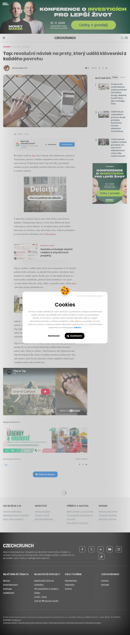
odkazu (77, 327)
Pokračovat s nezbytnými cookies (89, 296)
